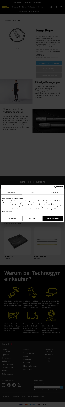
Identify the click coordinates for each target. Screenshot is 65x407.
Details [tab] (32, 192)
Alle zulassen (53, 218)
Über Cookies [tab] (54, 192)
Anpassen (31, 218)
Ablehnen (12, 218)
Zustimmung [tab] (11, 192)
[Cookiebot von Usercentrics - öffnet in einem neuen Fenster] (55, 187)
